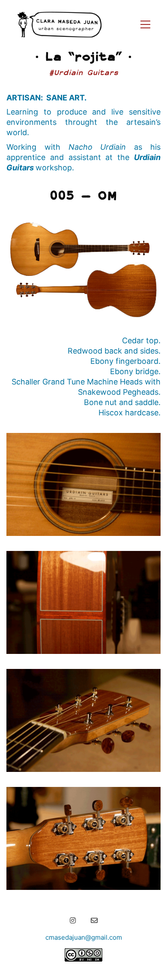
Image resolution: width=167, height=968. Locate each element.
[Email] (94, 920)
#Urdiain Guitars (83, 72)
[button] (145, 24)
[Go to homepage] (59, 24)
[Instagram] (72, 920)
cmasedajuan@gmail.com (83, 937)
